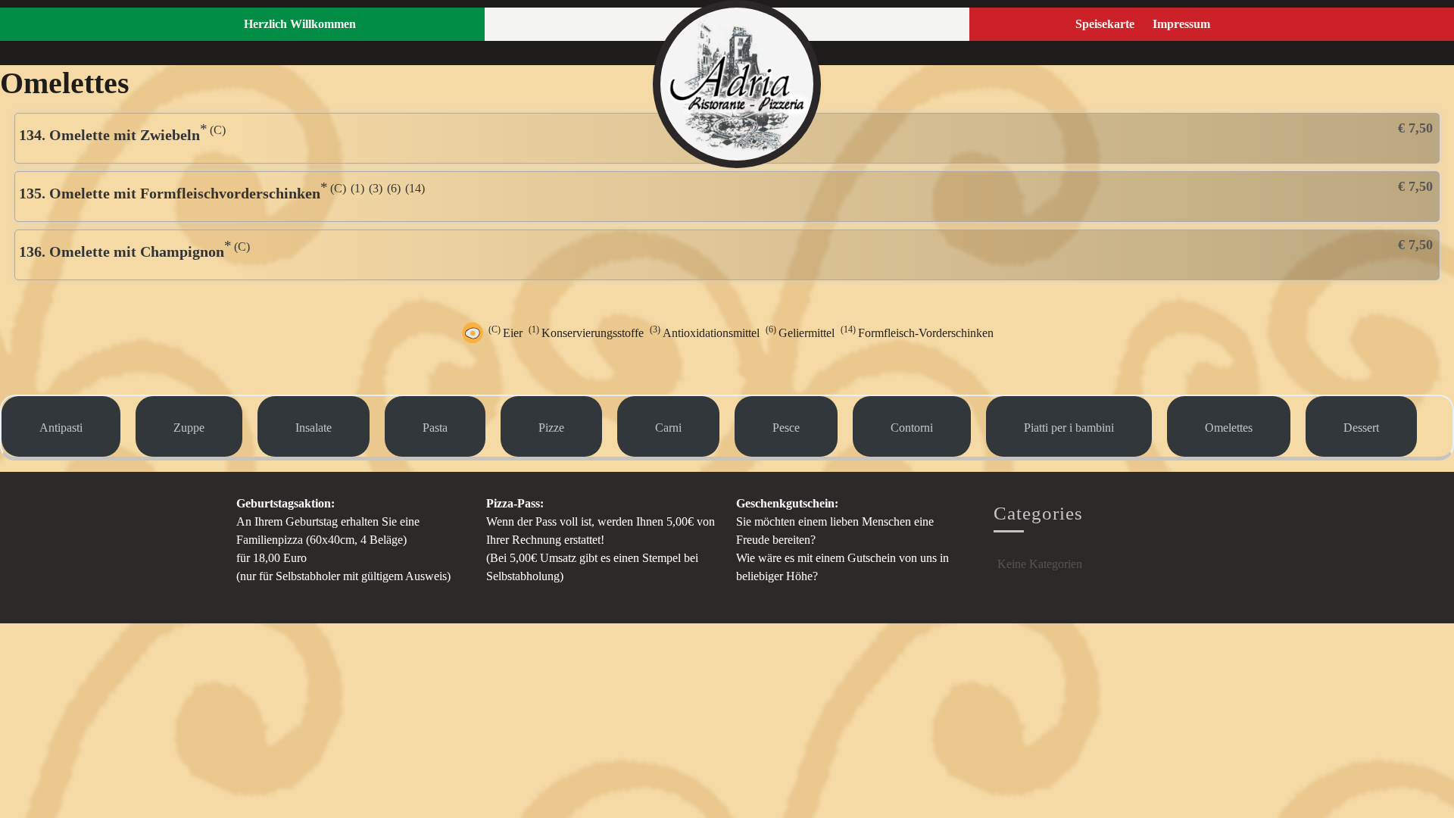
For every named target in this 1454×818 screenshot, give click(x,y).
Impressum (1181, 23)
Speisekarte (1104, 23)
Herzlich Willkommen (300, 23)
